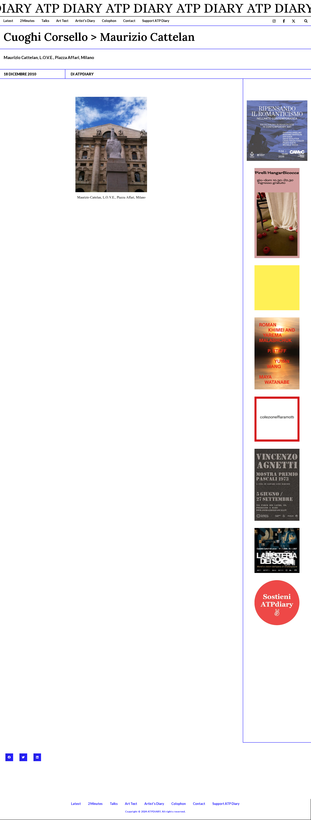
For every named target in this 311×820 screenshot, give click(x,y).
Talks (45, 21)
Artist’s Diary (85, 21)
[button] (306, 21)
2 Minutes (27, 21)
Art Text (62, 21)
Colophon (109, 21)
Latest (8, 21)
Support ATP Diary (155, 21)
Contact (129, 21)
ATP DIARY (53, 8)
